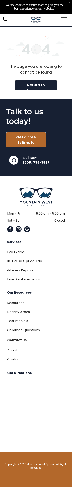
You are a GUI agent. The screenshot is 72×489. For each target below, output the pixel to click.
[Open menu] (64, 20)
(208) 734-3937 (36, 162)
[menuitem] (36, 252)
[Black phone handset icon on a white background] (4, 21)
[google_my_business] (27, 229)
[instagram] (19, 229)
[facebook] (10, 229)
